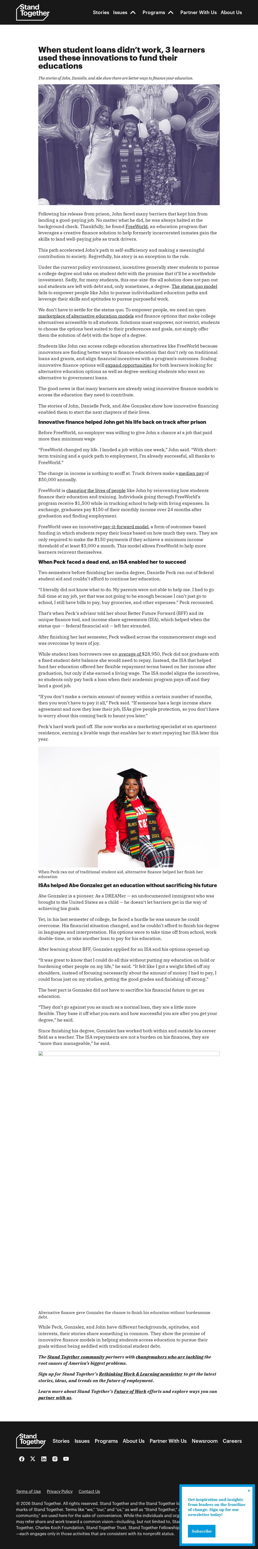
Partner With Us (198, 12)
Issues (120, 12)
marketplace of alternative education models (86, 316)
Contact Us (89, 1492)
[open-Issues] (133, 12)
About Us (231, 12)
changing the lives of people (96, 490)
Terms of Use (28, 1492)
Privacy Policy (60, 1492)
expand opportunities (128, 365)
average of (130, 654)
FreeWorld (136, 226)
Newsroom (205, 1440)
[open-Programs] (170, 12)
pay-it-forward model (125, 527)
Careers (232, 1440)
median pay (191, 473)
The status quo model (194, 286)
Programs (154, 12)
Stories (101, 12)
